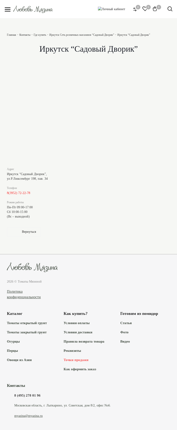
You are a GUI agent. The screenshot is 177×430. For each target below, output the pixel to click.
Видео (125, 341)
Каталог (14, 313)
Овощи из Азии (19, 360)
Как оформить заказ (80, 369)
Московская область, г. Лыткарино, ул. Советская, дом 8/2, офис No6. (62, 405)
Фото (124, 332)
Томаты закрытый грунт (27, 332)
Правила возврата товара (84, 341)
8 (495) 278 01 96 (27, 395)
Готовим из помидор (139, 313)
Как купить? (76, 313)
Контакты (16, 385)
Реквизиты (72, 350)
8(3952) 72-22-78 (18, 193)
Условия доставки (78, 332)
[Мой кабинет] (111, 9)
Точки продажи (76, 360)
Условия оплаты (77, 323)
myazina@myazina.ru (28, 416)
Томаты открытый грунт (27, 323)
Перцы (12, 350)
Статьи (126, 323)
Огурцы (13, 341)
